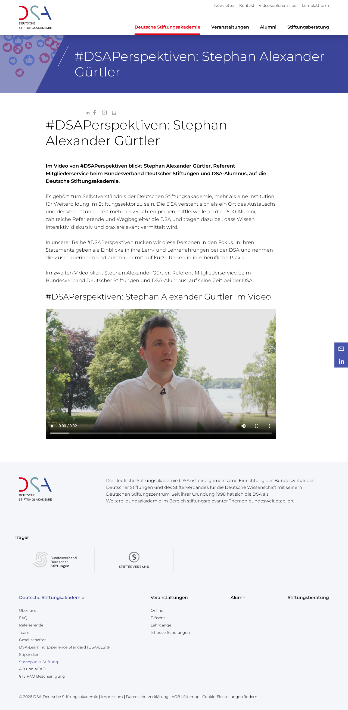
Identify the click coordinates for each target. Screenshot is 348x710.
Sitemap (191, 696)
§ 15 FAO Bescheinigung (42, 676)
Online (157, 610)
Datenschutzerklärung (147, 696)
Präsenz (158, 617)
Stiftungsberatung (308, 27)
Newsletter (224, 5)
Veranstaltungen (230, 27)
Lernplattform (315, 5)
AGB (176, 696)
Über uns (27, 610)
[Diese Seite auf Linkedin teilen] (87, 112)
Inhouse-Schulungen (170, 632)
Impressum (112, 696)
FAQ (23, 617)
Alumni (268, 27)
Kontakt (246, 5)
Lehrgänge (161, 625)
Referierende (31, 625)
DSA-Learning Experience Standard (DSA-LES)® (64, 647)
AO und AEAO (32, 668)
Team (24, 632)
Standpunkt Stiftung (38, 661)
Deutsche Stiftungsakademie (167, 27)
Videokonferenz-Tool (278, 5)
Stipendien (29, 654)
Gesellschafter (32, 639)
